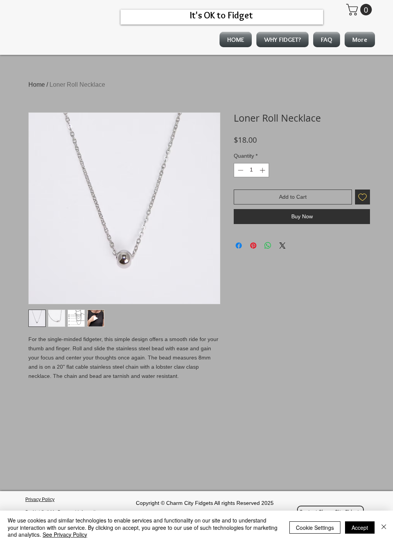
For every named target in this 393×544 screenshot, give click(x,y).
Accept (360, 527)
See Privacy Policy (65, 534)
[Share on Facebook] (238, 245)
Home (36, 84)
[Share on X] (282, 245)
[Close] (383, 527)
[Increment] (263, 170)
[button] (360, 9)
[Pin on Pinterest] (253, 245)
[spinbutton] (251, 170)
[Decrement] (239, 170)
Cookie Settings (315, 527)
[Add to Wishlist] (362, 197)
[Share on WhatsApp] (267, 245)
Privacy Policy (39, 499)
